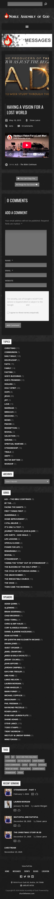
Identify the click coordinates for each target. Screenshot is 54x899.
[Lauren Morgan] (8, 806)
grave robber (38, 761)
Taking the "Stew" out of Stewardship (24, 563)
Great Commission (13, 765)
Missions (9, 416)
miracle (33, 765)
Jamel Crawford (12, 651)
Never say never (12, 769)
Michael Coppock (13, 695)
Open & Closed (12, 543)
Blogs (35, 871)
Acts (11, 126)
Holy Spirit (10, 388)
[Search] (45, 4)
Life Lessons (10, 539)
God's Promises (12, 380)
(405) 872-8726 (28, 885)
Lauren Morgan (12, 683)
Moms (7, 420)
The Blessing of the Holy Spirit (20, 567)
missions (42, 765)
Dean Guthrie (11, 635)
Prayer (8, 424)
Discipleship (10, 360)
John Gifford (11, 663)
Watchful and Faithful (26, 817)
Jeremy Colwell (12, 659)
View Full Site (27, 866)
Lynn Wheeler (11, 687)
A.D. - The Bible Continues (26, 164)
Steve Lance (35, 120)
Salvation (9, 436)
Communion (10, 352)
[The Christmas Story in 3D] (8, 837)
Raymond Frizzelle (14, 707)
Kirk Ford (9, 675)
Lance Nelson (11, 679)
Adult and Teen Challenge (27, 757)
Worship (8, 464)
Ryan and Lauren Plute (16, 715)
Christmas (9, 348)
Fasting (8, 372)
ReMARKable (10, 551)
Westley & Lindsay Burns (17, 735)
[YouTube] (29, 876)
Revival (8, 432)
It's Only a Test (12, 527)
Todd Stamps (11, 727)
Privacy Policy (20, 305)
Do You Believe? (24, 761)
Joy (6, 400)
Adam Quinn (10, 603)
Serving (8, 440)
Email (9, 270)
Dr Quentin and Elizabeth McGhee (22, 639)
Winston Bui (10, 739)
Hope (7, 392)
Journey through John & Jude (19, 531)
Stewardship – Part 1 (25, 789)
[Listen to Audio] (37, 794)
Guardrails (10, 515)
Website (9, 280)
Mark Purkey (10, 691)
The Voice (9, 583)
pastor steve (25, 769)
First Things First (13, 511)
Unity (7, 456)
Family (7, 368)
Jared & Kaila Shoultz (16, 655)
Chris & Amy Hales (13, 623)
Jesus (7, 396)
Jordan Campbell (13, 667)
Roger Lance (10, 711)
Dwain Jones (10, 643)
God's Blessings (12, 376)
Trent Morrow (12, 731)
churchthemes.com (26, 893)
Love (6, 404)
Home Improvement (14, 519)
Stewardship (11, 448)
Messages (17, 871)
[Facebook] (21, 876)
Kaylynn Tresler (13, 671)
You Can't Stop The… (28, 178)
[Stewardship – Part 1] (8, 794)
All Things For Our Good (25, 184)
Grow (25, 765)
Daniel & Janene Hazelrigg (18, 631)
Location (45, 871)
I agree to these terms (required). (24, 312)
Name (9, 260)
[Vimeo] (32, 876)
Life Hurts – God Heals (16, 535)
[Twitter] (25, 876)
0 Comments (27, 126)
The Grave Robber (13, 575)
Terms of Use (36, 305)
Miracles (9, 412)
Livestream (10, 847)
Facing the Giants (13, 507)
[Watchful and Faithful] (8, 822)
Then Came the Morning (16, 587)
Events (27, 871)
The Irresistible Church (16, 579)
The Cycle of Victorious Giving (20, 571)
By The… (8, 503)
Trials (7, 452)
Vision (20, 773)
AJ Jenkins (9, 607)
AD (13, 757)
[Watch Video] (32, 794)
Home (7, 871)
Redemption (10, 428)
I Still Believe (11, 523)
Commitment (10, 761)
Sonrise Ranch (38, 769)
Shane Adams (11, 719)
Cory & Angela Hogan (15, 627)
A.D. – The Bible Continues (17, 499)
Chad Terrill (11, 619)
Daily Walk (10, 356)
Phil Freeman (11, 703)
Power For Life (12, 547)
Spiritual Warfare (13, 444)
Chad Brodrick (12, 615)
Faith (7, 364)
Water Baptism (12, 460)
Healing (8, 384)
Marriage (9, 408)
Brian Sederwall (13, 611)
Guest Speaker (11, 647)
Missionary (10, 699)
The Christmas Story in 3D (27, 832)
